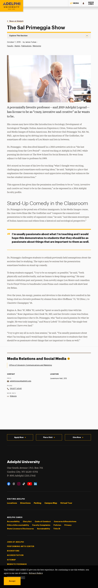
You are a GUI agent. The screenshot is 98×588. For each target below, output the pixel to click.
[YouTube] (29, 483)
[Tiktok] (23, 483)
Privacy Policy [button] (36, 573)
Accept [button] (12, 581)
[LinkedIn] (35, 483)
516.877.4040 (16, 389)
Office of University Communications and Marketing (30, 365)
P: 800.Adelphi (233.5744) (21, 476)
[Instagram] (18, 483)
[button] (74, 3)
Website (13, 396)
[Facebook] (8, 483)
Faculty (10, 46)
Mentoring (37, 46)
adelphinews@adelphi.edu (20, 381)
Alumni (17, 46)
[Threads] (13, 483)
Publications (26, 46)
